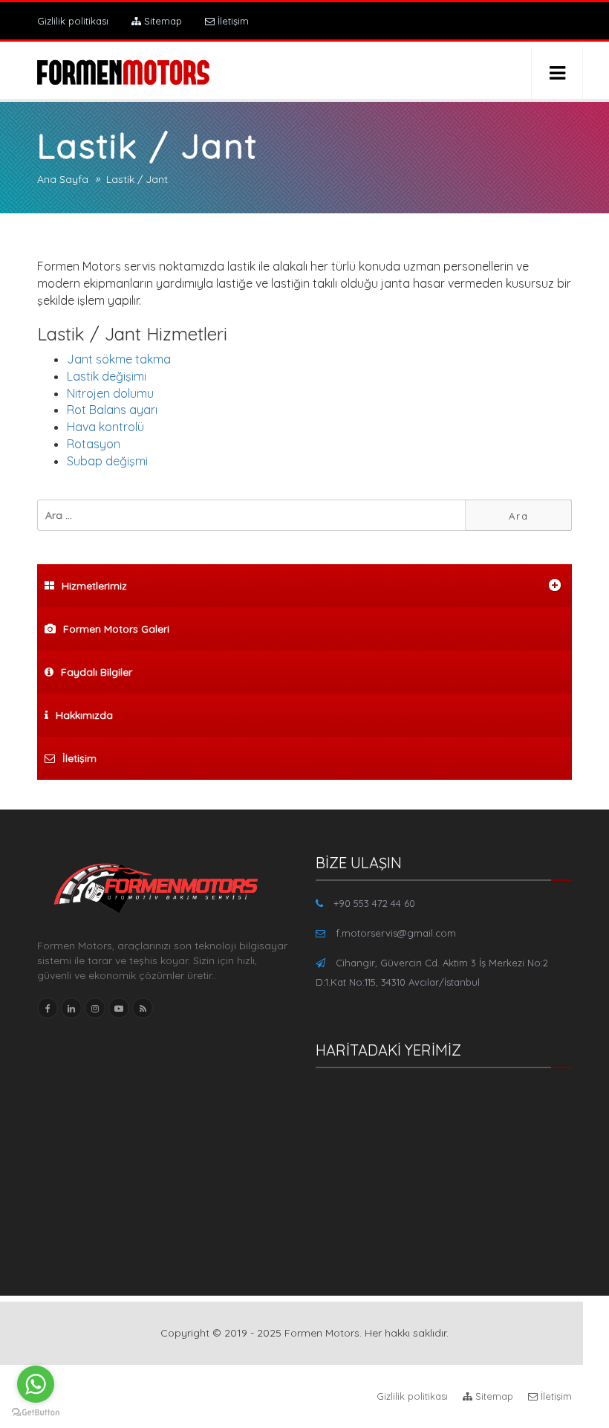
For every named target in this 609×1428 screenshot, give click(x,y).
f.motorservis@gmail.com (396, 933)
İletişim (232, 21)
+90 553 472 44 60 (374, 903)
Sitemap (161, 21)
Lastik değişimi (106, 376)
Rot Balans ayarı (112, 409)
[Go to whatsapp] (35, 1384)
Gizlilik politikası (72, 21)
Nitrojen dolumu (110, 393)
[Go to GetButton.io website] (35, 1413)
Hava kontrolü (105, 426)
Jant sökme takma (119, 359)
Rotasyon (93, 443)
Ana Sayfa (62, 179)
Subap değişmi (107, 460)
